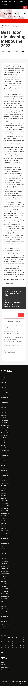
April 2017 (3, 604)
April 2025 (3, 415)
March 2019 (4, 558)
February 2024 (4, 450)
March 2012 (4, 629)
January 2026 (4, 392)
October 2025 (4, 400)
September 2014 (5, 624)
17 (1, 645)
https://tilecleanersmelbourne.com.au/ (13, 279)
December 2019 (5, 536)
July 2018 (3, 576)
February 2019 (4, 561)
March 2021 (4, 498)
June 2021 (3, 490)
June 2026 (3, 380)
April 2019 (3, 556)
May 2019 (3, 553)
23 (24, 645)
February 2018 (4, 586)
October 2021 (4, 480)
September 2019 (5, 543)
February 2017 (4, 609)
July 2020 (3, 518)
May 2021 (3, 493)
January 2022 (4, 473)
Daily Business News (14, 13)
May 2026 (3, 382)
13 (12, 643)
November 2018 (5, 568)
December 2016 (5, 614)
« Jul (2, 652)
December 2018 (5, 566)
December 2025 (5, 395)
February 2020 (4, 531)
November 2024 (5, 428)
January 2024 (4, 453)
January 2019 (4, 563)
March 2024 (4, 448)
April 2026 (3, 385)
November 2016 (5, 616)
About (10, 1)
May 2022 (3, 463)
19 (9, 645)
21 (16, 645)
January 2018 (4, 589)
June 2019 (3, 551)
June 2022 (3, 460)
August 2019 (4, 546)
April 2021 (3, 495)
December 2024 (5, 425)
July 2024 (3, 438)
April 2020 (3, 526)
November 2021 (5, 478)
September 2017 (5, 596)
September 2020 (5, 513)
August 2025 (4, 405)
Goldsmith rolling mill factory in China (13, 346)
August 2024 (4, 435)
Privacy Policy (18, 1)
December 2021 (5, 475)
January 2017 (4, 611)
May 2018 (3, 581)
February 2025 (4, 420)
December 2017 (5, 591)
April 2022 (3, 465)
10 (1, 643)
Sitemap (4, 4)
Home (11, 283)
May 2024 (3, 443)
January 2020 (4, 533)
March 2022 (4, 468)
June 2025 (3, 410)
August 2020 (4, 516)
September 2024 (5, 433)
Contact (4, 1)
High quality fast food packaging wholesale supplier (13, 351)
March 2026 (4, 387)
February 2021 (4, 500)
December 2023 (5, 455)
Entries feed (4, 664)
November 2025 (5, 397)
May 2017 (3, 601)
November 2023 (5, 458)
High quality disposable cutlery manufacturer (13, 327)
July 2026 (3, 377)
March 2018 (4, 584)
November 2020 (5, 508)
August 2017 (4, 599)
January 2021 (4, 503)
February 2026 (4, 390)
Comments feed (5, 667)
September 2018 (5, 573)
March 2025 (4, 417)
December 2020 (5, 505)
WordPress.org (5, 670)
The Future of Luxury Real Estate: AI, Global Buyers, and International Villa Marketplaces (13, 339)
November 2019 (5, 538)
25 (5, 647)
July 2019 (3, 548)
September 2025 (5, 402)
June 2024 (3, 440)
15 (20, 643)
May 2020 (3, 523)
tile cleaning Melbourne (9, 85)
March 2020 (4, 528)
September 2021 (5, 483)
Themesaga (18, 683)
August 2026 (4, 375)
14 (16, 643)
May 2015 (3, 619)
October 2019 (4, 541)
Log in (2, 662)
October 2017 (4, 594)
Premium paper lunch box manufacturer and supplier (11, 332)
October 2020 (4, 511)
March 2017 (4, 606)
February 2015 (4, 621)
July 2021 (3, 488)
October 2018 (4, 571)
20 (12, 645)
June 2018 (3, 578)
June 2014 (3, 626)
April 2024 (3, 445)
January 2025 (4, 422)
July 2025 (3, 407)
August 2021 (4, 485)
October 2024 (4, 430)
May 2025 (3, 412)
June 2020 (3, 521)
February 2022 (4, 470)
